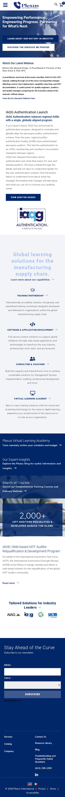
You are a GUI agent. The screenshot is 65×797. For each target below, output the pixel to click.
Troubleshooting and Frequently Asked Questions (45, 758)
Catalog (8, 744)
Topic (8, 678)
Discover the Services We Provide (29, 47)
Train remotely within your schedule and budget (29, 445)
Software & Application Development (30, 330)
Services (8, 736)
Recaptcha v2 (12, 701)
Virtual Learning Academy (30, 398)
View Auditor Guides (23, 197)
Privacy (42, 788)
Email (8, 665)
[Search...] (56, 4)
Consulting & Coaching (30, 364)
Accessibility (32, 792)
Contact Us (40, 736)
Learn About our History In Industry (31, 39)
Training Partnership (30, 295)
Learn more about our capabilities (30, 279)
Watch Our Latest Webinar (18, 63)
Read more (8, 583)
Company (9, 751)
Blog (37, 749)
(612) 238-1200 (43, 768)
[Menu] (5, 5)
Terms (53, 788)
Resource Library (43, 743)
